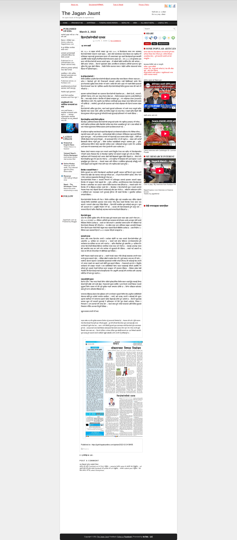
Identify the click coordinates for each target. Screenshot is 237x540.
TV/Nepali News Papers (108, 23)
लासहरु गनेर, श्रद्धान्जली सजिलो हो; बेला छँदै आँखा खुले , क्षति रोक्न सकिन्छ (159, 69)
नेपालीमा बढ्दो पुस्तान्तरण (68, 92)
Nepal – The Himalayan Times (70, 185)
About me (74, 5)
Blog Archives (163, 44)
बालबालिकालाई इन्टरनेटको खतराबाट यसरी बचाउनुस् (68, 87)
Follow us (120, 537)
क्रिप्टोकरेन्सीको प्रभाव (93, 37)
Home (65, 23)
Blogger (74, 222)
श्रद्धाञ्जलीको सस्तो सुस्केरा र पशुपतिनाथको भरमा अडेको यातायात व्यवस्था (158, 73)
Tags (154, 44)
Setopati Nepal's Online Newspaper (71, 154)
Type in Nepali (118, 5)
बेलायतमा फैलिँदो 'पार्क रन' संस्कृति (153, 64)
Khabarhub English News (69, 144)
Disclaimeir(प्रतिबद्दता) (96, 5)
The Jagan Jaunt (81, 13)
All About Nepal (147, 23)
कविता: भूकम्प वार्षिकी (150, 66)
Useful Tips (163, 23)
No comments (116, 41)
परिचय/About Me (77, 23)
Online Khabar (69, 164)
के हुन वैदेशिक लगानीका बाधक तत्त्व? (68, 48)
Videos (147, 44)
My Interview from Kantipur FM (165, 184)
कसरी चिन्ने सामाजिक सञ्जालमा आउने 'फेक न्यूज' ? (69, 96)
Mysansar (67, 176)
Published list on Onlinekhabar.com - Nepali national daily (68, 62)
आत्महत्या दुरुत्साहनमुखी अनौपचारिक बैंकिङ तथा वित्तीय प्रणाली (68, 55)
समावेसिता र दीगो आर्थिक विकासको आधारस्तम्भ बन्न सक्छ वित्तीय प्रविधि (68, 75)
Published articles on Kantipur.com (68, 82)
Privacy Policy (144, 5)
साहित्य (135, 23)
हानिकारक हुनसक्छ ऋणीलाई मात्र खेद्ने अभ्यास (69, 69)
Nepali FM (125, 23)
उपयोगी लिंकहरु (91, 23)
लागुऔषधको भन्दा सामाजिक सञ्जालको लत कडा (69, 104)
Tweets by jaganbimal (151, 194)
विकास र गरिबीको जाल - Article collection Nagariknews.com (68, 42)
